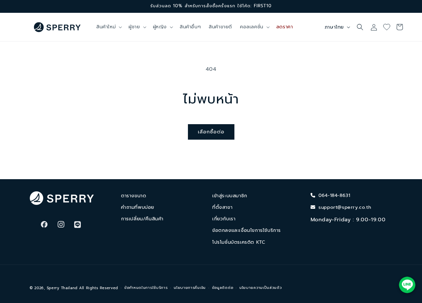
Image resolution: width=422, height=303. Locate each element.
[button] (108, 27)
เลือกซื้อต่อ (211, 131)
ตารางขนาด (133, 195)
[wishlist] (389, 27)
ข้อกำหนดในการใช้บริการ (146, 287)
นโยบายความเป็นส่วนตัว (260, 287)
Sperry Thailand (62, 288)
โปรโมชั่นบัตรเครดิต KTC (238, 242)
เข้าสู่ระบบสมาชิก (229, 195)
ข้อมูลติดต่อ (222, 287)
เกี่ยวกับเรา (223, 218)
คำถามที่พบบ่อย (137, 207)
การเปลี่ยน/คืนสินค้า (142, 218)
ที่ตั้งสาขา (222, 207)
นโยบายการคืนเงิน (190, 287)
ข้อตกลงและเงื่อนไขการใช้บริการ (246, 230)
